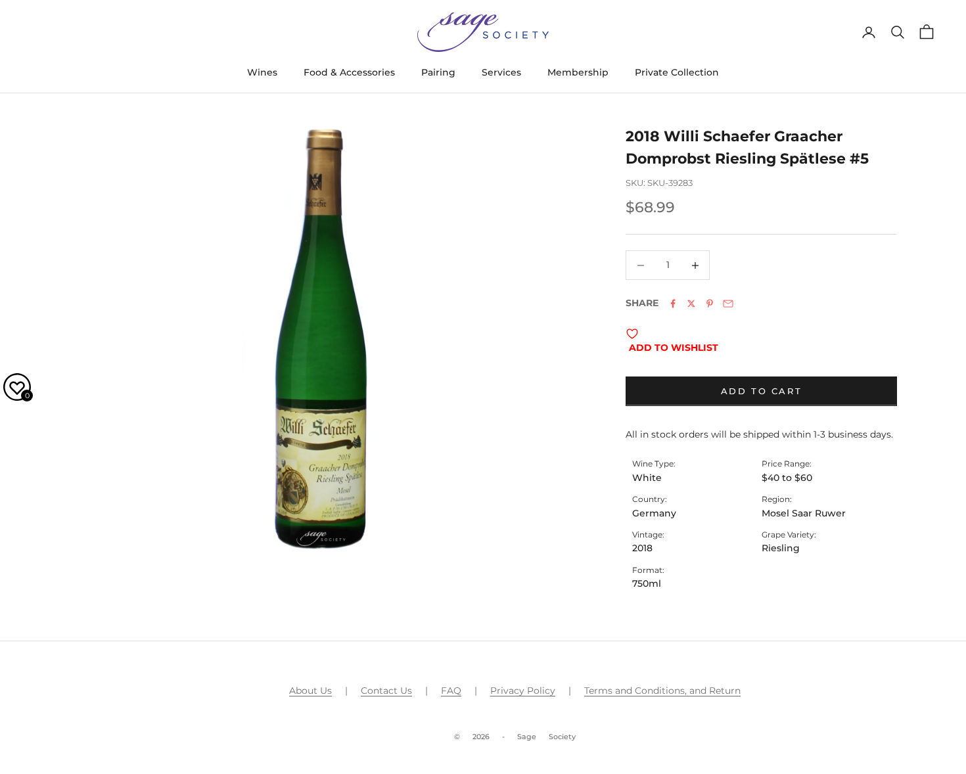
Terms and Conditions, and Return (662, 690)
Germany (654, 513)
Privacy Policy (522, 690)
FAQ (451, 690)
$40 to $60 (787, 478)
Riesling (781, 548)
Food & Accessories (349, 72)
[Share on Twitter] (691, 303)
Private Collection (677, 72)
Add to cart (761, 391)
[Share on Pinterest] (709, 303)
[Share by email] (728, 303)
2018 (642, 548)
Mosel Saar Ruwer (804, 513)
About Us (310, 690)
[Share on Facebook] (673, 303)
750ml (646, 583)
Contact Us (386, 690)
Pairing (438, 72)
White (647, 478)
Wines (262, 72)
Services (501, 72)
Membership (578, 72)
